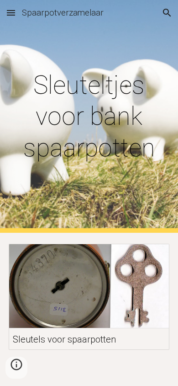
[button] (11, 12)
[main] (89, 116)
